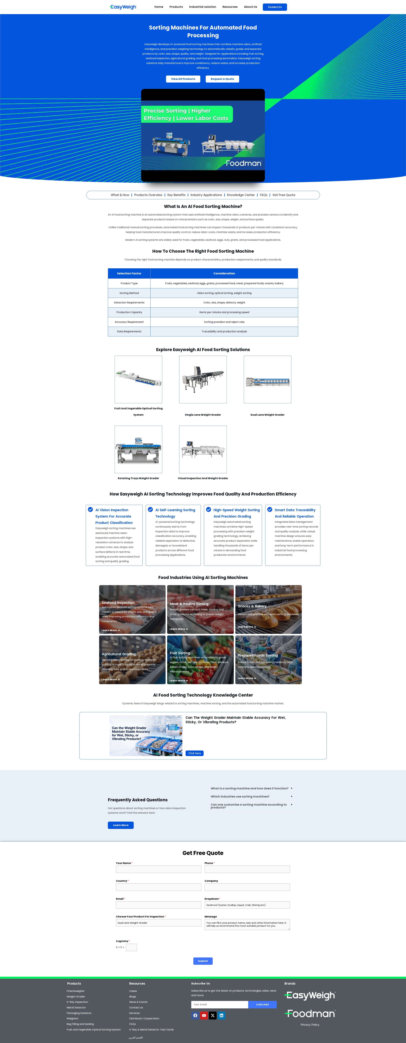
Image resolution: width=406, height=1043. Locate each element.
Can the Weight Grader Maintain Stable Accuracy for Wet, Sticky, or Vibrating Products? (236, 719)
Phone (210, 863)
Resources (230, 7)
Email (120, 899)
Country (122, 881)
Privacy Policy (310, 1025)
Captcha (123, 941)
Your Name (124, 863)
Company (211, 881)
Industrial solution (202, 7)
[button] (78, 736)
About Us (250, 7)
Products (176, 7)
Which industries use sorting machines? (240, 796)
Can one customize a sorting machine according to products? (249, 806)
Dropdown (212, 899)
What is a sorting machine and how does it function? (249, 788)
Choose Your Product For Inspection (141, 916)
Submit (203, 961)
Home (158, 7)
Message (211, 916)
